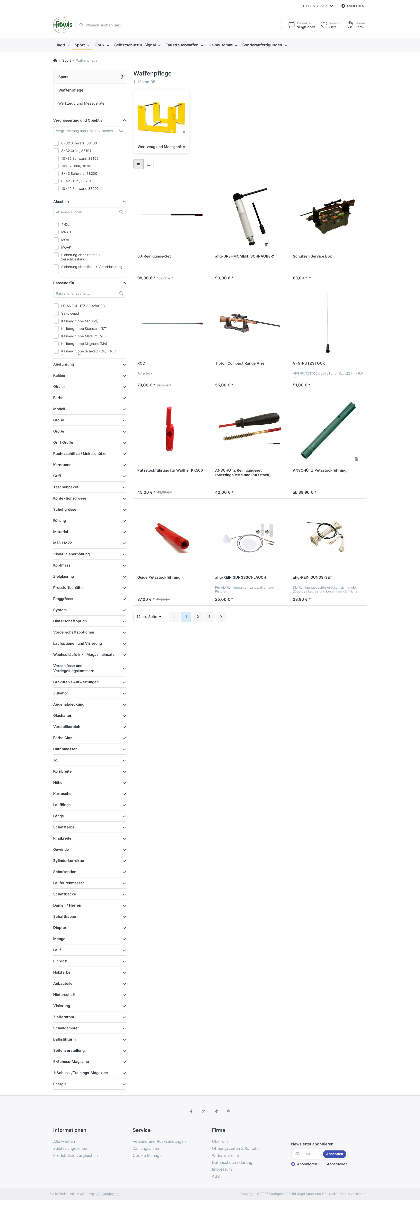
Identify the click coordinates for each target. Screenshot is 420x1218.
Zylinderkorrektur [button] (69, 860)
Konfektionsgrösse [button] (69, 498)
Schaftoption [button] (64, 871)
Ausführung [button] (63, 364)
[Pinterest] (229, 1111)
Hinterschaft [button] (64, 994)
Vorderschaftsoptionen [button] (73, 632)
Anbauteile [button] (62, 983)
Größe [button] (58, 420)
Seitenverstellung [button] (69, 1050)
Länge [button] (58, 816)
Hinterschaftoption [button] (70, 621)
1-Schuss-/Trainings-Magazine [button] (80, 1072)
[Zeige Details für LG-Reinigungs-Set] (172, 216)
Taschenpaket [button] (66, 487)
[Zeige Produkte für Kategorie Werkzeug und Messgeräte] (161, 118)
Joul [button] (57, 760)
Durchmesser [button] (65, 749)
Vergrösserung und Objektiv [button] (78, 120)
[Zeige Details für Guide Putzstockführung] (172, 537)
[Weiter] (221, 617)
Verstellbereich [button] (66, 726)
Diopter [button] (59, 927)
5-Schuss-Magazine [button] (71, 1061)
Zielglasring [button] (63, 576)
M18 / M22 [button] (62, 543)
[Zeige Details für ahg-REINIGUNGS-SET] (328, 537)
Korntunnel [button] (62, 464)
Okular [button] (59, 386)
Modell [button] (59, 409)
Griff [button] (57, 476)
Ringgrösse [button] (63, 598)
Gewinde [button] (61, 849)
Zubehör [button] (60, 693)
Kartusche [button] (62, 793)
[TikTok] (216, 1111)
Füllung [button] (59, 520)
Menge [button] (59, 938)
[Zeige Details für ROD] (172, 323)
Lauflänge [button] (62, 804)
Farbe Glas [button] (62, 737)
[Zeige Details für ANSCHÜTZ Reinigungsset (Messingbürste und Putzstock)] (250, 430)
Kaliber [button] (59, 375)
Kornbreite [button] (62, 771)
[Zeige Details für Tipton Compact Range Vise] (250, 323)
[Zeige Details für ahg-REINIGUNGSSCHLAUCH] (250, 537)
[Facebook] (191, 1111)
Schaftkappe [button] (64, 916)
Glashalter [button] (62, 715)
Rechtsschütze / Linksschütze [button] (79, 453)
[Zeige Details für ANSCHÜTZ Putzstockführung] (328, 430)
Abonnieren (307, 1164)
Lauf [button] (57, 950)
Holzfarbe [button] (61, 972)
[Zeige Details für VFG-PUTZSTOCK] (328, 323)
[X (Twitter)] (203, 1111)
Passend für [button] (63, 283)
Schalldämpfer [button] (66, 1028)
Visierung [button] (61, 1005)
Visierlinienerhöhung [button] (71, 554)
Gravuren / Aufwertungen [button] (76, 682)
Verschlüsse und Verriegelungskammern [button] (73, 668)
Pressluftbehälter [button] (68, 587)
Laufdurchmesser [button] (68, 883)
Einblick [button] (60, 961)
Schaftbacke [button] (64, 894)
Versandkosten (108, 1194)
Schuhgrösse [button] (64, 509)
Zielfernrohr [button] (63, 1017)
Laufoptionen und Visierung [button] (77, 643)
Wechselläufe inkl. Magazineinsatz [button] (83, 654)
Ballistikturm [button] (64, 1039)
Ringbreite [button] (62, 838)
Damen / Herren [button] (67, 905)
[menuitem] (62, 45)
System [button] (60, 610)
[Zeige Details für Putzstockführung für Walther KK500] (172, 430)
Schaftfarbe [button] (64, 827)
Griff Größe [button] (63, 442)
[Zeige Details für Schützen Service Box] (328, 216)
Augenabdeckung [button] (68, 704)
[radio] (138, 164)
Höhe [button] (57, 782)
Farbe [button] (58, 397)
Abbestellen (337, 1164)
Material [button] (60, 531)
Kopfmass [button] (61, 565)
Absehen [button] (61, 201)
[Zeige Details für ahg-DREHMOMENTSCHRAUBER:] (250, 216)
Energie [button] (60, 1084)
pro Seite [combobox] (147, 616)
